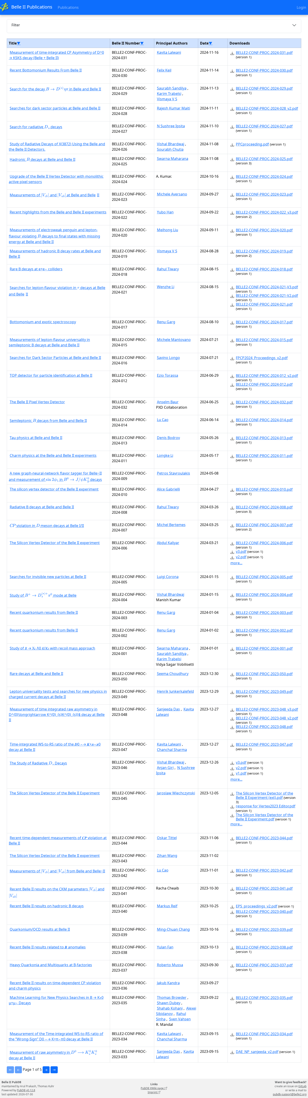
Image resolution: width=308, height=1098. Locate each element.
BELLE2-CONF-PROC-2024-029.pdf (264, 88)
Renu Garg (166, 321)
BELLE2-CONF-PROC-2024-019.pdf (264, 251)
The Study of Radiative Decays (38, 763)
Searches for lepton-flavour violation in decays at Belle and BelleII (57, 291)
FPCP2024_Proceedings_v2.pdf (262, 357)
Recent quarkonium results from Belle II (44, 612)
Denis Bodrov (168, 437)
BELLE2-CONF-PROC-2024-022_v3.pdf (267, 212)
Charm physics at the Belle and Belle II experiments (53, 455)
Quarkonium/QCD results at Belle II (40, 929)
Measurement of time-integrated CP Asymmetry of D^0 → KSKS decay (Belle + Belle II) (56, 55)
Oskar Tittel (167, 837)
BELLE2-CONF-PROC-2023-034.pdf (264, 1033)
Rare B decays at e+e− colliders (36, 269)
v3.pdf (241, 551)
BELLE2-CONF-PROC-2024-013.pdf (264, 437)
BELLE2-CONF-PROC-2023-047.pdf (264, 744)
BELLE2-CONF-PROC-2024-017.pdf (264, 322)
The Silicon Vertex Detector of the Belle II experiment (55, 542)
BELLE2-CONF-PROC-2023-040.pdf (264, 911)
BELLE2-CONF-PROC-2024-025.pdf (264, 158)
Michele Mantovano (174, 339)
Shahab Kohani (170, 1008)
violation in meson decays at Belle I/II (47, 526)
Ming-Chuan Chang (173, 929)
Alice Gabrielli (168, 489)
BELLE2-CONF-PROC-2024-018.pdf (264, 269)
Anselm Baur (168, 401)
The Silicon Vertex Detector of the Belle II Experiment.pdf (264, 817)
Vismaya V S (167, 98)
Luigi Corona (168, 576)
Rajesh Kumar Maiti (173, 108)
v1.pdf (241, 773)
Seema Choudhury (172, 673)
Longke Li (165, 455)
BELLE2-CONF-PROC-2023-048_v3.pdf (267, 709)
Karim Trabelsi (169, 93)
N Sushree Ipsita (171, 125)
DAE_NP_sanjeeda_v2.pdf (257, 1051)
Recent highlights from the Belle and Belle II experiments (58, 212)
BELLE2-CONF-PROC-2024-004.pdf (264, 594)
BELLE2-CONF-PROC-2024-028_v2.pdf (267, 108)
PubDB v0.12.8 (26, 1090)
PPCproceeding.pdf (252, 144)
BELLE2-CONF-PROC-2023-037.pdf (264, 965)
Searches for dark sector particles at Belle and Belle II (55, 108)
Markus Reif (167, 905)
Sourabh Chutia (170, 149)
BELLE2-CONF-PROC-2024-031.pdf (264, 52)
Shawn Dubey (168, 1002)
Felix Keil (164, 70)
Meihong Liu (167, 229)
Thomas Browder (171, 997)
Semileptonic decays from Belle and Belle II (48, 421)
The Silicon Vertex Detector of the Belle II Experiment (55, 793)
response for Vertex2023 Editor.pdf (265, 806)
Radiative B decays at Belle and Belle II (42, 506)
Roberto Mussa (170, 964)
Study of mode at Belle (43, 595)
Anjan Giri (165, 767)
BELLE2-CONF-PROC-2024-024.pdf (264, 176)
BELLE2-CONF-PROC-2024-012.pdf (264, 384)
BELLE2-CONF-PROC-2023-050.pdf (264, 673)
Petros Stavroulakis (173, 473)
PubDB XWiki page (152, 1088)
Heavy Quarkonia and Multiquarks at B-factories (51, 964)
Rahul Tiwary (168, 269)
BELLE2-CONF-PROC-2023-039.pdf (264, 929)
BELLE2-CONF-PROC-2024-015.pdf (264, 339)
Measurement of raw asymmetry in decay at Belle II (53, 1055)
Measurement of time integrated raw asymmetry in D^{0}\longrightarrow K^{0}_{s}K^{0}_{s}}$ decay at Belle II (57, 714)
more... (236, 562)
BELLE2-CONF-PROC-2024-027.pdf (264, 126)
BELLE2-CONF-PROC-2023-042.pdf (264, 870)
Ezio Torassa (167, 375)
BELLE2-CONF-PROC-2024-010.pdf (264, 489)
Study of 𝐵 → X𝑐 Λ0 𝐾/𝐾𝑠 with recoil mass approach (52, 648)
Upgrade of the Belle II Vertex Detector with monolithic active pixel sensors (56, 179)
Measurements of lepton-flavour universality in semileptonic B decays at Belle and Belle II (49, 342)
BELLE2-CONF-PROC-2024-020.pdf (264, 230)
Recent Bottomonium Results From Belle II (46, 70)
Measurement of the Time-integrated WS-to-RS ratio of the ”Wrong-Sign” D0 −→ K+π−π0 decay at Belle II (56, 1036)
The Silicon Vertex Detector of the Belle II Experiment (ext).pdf (264, 795)
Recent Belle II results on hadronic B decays (47, 905)
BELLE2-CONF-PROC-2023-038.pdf (264, 947)
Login (301, 7)
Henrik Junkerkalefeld (175, 691)
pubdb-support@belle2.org (289, 1094)
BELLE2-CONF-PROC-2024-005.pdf (264, 576)
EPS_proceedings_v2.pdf (256, 906)
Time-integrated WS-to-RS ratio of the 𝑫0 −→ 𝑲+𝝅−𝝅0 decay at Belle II (55, 747)
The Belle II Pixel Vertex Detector (37, 401)
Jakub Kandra (168, 982)
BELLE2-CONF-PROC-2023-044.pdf (264, 838)
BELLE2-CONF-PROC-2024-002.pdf (264, 630)
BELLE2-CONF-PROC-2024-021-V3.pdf (267, 287)
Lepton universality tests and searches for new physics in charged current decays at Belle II (58, 694)
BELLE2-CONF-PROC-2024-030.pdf (264, 70)
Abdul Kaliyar (168, 542)
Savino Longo (168, 357)
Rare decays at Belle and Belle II (36, 673)
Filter (15, 24)
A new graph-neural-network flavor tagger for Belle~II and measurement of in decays (55, 477)
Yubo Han (165, 212)
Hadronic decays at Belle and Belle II (42, 160)
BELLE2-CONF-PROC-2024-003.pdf (264, 612)
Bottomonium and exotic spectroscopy (43, 321)
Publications (68, 7)
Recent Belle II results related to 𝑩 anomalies (48, 947)
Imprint (153, 1092)
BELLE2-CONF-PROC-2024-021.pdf (264, 304)
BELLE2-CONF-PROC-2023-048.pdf (264, 726)
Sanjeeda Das (168, 709)
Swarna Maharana (172, 158)
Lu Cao (162, 419)
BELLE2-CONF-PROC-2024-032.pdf (264, 402)
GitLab (302, 1086)
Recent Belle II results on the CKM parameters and (56, 893)
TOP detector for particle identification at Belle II (51, 375)
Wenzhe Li (165, 286)
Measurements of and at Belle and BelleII (54, 195)
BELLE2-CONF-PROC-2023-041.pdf (264, 888)
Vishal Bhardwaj (170, 143)
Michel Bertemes (171, 524)
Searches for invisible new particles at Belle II (48, 576)
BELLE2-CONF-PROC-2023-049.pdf (264, 691)
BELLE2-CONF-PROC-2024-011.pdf (264, 455)
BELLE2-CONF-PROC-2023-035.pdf (264, 997)
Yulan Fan (165, 947)
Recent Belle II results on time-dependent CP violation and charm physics (55, 985)
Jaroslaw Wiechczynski (176, 793)
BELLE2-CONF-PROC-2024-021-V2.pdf (267, 295)
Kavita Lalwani (169, 52)
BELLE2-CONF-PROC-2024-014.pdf (264, 419)
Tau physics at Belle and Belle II (36, 437)
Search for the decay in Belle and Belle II (55, 89)
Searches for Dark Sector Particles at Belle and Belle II (55, 357)
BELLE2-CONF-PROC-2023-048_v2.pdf (267, 718)
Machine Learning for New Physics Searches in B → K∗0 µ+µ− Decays (56, 1000)
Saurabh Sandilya (171, 88)
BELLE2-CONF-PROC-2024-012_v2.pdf (267, 375)
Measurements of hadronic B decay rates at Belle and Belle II (55, 254)
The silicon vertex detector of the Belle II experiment (54, 489)
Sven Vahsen (180, 1019)
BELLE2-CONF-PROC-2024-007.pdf (264, 524)
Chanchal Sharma (172, 749)
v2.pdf (241, 556)
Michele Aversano (172, 194)
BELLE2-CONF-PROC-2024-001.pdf (264, 648)
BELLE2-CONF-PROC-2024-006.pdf (264, 542)
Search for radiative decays (36, 127)
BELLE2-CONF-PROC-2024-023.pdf (264, 194)
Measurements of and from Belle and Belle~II (57, 871)
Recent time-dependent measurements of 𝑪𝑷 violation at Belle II (58, 840)
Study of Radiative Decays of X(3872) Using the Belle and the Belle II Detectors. (57, 146)
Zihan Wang (167, 855)
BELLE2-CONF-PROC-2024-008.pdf (264, 507)
